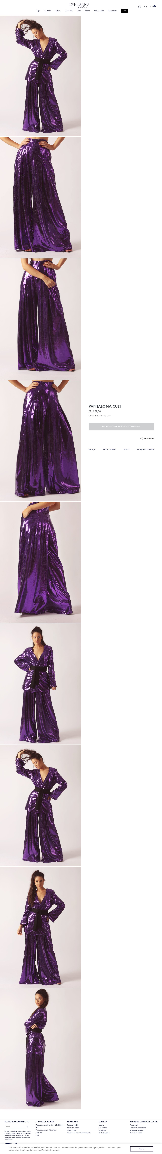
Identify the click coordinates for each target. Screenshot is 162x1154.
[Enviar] (26, 1127)
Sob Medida (99, 10)
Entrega (126, 450)
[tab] (92, 450)
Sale (124, 10)
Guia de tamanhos (109, 450)
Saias (79, 10)
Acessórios (112, 10)
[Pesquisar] (145, 6)
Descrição (92, 450)
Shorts (87, 10)
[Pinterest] (16, 1144)
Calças (57, 10)
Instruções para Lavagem (145, 450)
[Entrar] (139, 6)
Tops (38, 10)
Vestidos (47, 10)
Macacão (68, 10)
